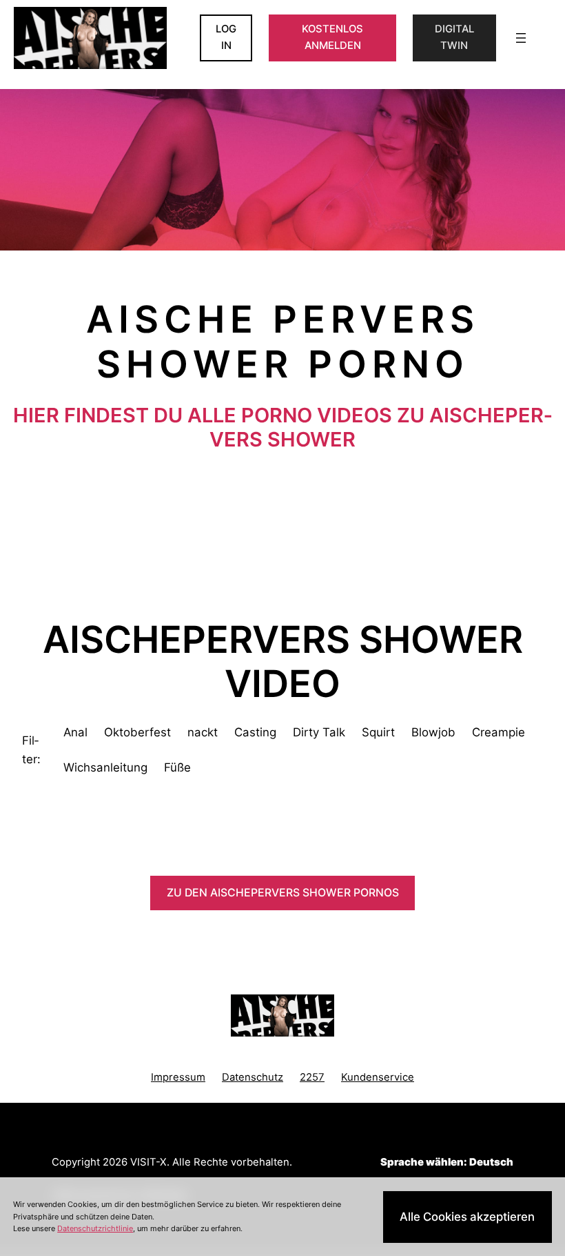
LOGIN (226, 37)
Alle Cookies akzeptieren (467, 1217)
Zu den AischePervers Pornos (283, 892)
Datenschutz (252, 1077)
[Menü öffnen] (521, 38)
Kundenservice (377, 1077)
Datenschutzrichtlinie (95, 1228)
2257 (312, 1077)
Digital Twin (454, 37)
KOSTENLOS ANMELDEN (332, 37)
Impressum (178, 1077)
